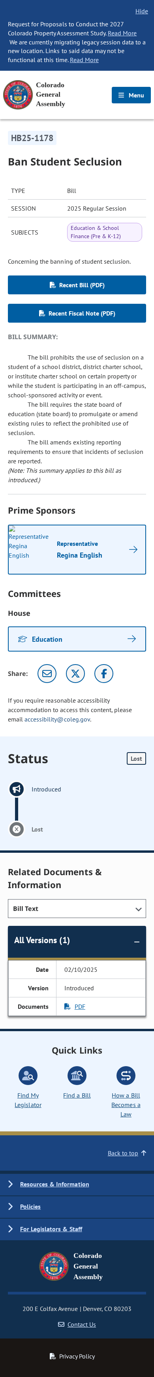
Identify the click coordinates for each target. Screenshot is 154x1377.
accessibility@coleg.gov (57, 719)
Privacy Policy (77, 1356)
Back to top (123, 1153)
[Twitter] (75, 673)
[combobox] (77, 908)
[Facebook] (103, 673)
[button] (77, 1184)
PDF (80, 1006)
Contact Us (82, 1324)
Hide (141, 11)
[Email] (47, 673)
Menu (135, 95)
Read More (122, 33)
